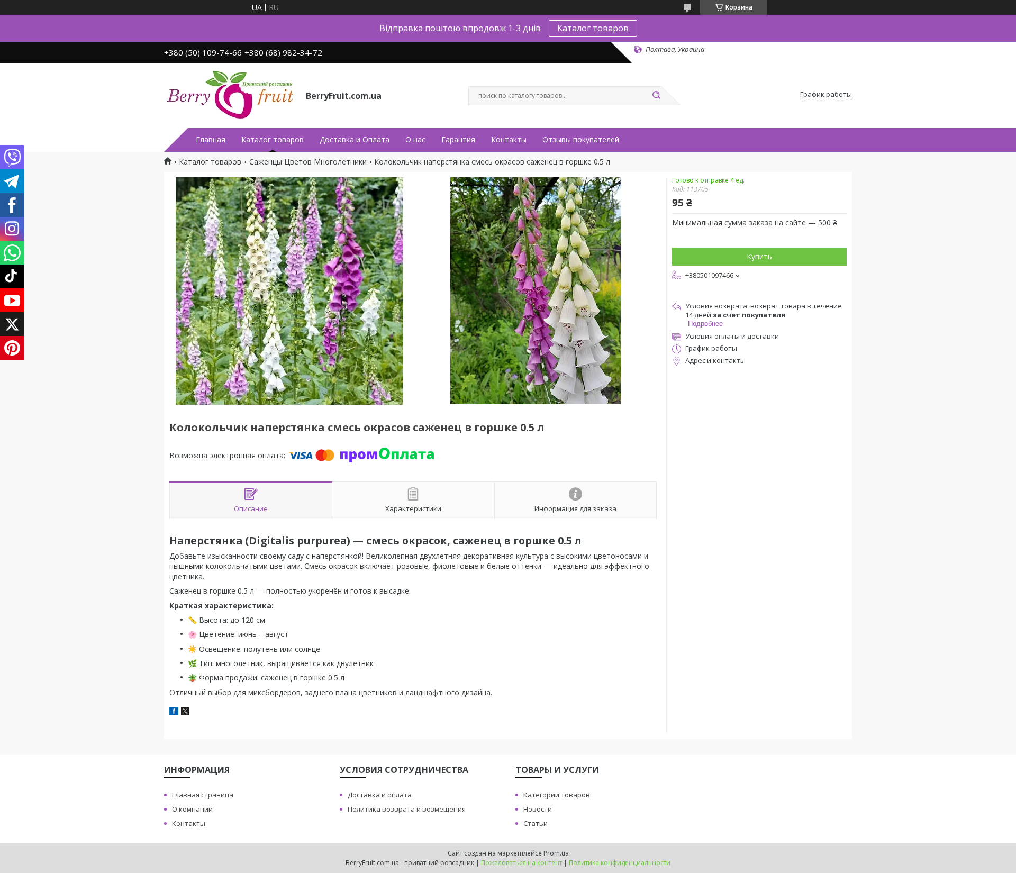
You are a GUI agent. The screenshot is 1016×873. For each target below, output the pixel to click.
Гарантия (458, 139)
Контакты (509, 139)
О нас (415, 139)
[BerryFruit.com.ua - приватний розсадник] (230, 94)
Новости (537, 809)
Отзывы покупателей (580, 139)
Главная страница (202, 794)
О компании (192, 809)
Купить (759, 256)
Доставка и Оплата (354, 139)
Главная (210, 139)
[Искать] (656, 95)
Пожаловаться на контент (521, 862)
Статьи (535, 823)
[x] (185, 712)
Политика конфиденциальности (619, 862)
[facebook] (173, 712)
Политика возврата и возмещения (407, 809)
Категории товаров (556, 794)
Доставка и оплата (380, 794)
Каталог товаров (593, 28)
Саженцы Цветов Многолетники (308, 162)
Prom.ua (556, 853)
